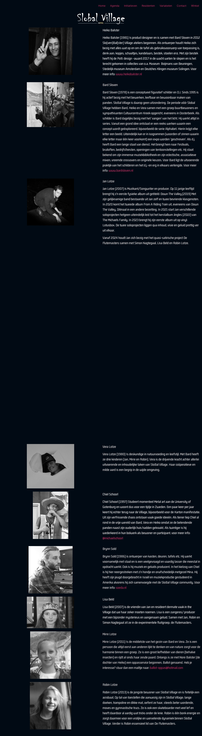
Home (101, 5)
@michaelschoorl (113, 538)
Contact (181, 5)
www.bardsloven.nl (121, 170)
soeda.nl (121, 587)
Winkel (195, 5)
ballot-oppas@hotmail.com (166, 667)
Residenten (148, 5)
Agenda (114, 5)
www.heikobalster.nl (129, 74)
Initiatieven (130, 5)
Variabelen (166, 5)
